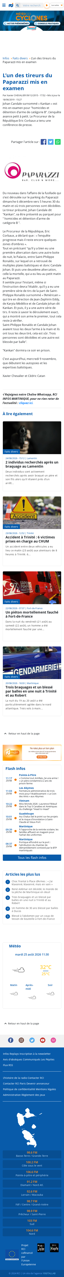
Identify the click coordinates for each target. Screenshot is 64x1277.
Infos (6, 1053)
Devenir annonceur (37, 1083)
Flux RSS (8, 1065)
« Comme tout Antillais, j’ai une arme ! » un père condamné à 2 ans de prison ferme (38, 780)
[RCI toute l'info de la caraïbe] (11, 5)
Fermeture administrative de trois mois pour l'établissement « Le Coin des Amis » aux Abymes (37, 793)
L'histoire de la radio (15, 1078)
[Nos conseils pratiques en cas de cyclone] (47, 24)
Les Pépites (47, 1059)
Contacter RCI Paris (14, 1083)
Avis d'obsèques (12, 1059)
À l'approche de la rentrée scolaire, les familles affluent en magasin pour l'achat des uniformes (38, 832)
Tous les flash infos (32, 857)
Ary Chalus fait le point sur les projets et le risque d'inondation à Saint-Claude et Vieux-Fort (38, 819)
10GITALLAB (49, 1273)
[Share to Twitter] (51, 142)
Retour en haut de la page (24, 733)
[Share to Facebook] (43, 142)
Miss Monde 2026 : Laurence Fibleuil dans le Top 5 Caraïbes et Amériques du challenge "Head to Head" (38, 806)
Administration (12, 1095)
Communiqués (31, 1059)
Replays (14, 1053)
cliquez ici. (26, 403)
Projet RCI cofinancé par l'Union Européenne (25, 1255)
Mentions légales (46, 1089)
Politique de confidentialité (19, 1089)
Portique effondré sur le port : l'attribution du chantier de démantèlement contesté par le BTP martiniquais (38, 846)
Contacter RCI (36, 1078)
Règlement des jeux (33, 1095)
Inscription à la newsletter (35, 1053)
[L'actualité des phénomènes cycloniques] (16, 24)
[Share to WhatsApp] (58, 142)
